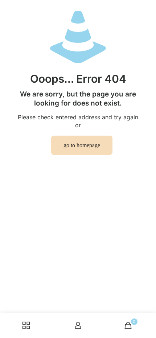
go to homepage (81, 145)
